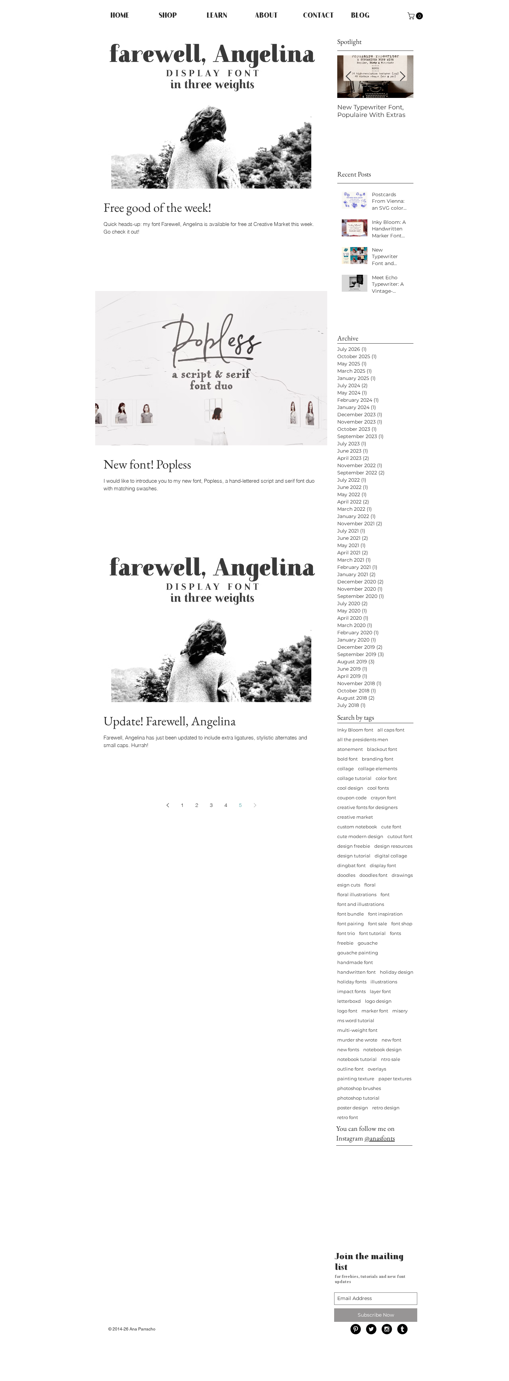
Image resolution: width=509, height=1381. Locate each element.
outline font (350, 1069)
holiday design (396, 972)
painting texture (355, 1078)
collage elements (377, 768)
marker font (374, 1011)
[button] (416, 15)
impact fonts (351, 991)
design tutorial (353, 855)
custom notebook (357, 826)
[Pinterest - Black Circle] (355, 1329)
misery (400, 1011)
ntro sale (390, 1059)
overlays (377, 1069)
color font (386, 778)
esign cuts (348, 885)
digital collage (391, 855)
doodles (346, 875)
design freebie (353, 846)
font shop (401, 923)
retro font (347, 1117)
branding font (377, 759)
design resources (393, 846)
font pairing (350, 923)
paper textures (394, 1078)
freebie (345, 943)
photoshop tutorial (358, 1098)
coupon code (352, 797)
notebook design (382, 1049)
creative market (355, 817)
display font (383, 865)
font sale (377, 923)
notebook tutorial (357, 1059)
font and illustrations (360, 904)
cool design (350, 788)
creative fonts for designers (367, 807)
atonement (350, 749)
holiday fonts (351, 981)
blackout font (382, 749)
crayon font (383, 797)
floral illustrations (356, 894)
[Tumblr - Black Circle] (402, 1329)
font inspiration (385, 914)
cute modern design (360, 836)
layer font (380, 991)
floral (370, 885)
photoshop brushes (359, 1088)
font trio (346, 933)
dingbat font (351, 865)
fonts (395, 933)
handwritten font (356, 972)
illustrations (383, 981)
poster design (352, 1107)
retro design (386, 1107)
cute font (391, 826)
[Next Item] (402, 76)
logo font (347, 1011)
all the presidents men (362, 739)
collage (345, 768)
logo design (378, 1001)
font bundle (350, 914)
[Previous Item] (348, 76)
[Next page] (255, 805)
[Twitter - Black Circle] (371, 1329)
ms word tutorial (355, 1020)
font (385, 894)
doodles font (373, 875)
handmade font (355, 962)
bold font (347, 759)
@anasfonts (380, 1138)
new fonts (348, 1049)
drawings (402, 875)
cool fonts (378, 788)
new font (391, 1040)
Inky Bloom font (355, 730)
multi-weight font (357, 1030)
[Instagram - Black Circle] (387, 1329)
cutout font (399, 836)
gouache (368, 943)
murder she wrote (357, 1040)
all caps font (390, 730)
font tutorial (372, 933)
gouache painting (357, 952)
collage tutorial (354, 778)
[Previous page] (167, 805)
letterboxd (349, 1001)
